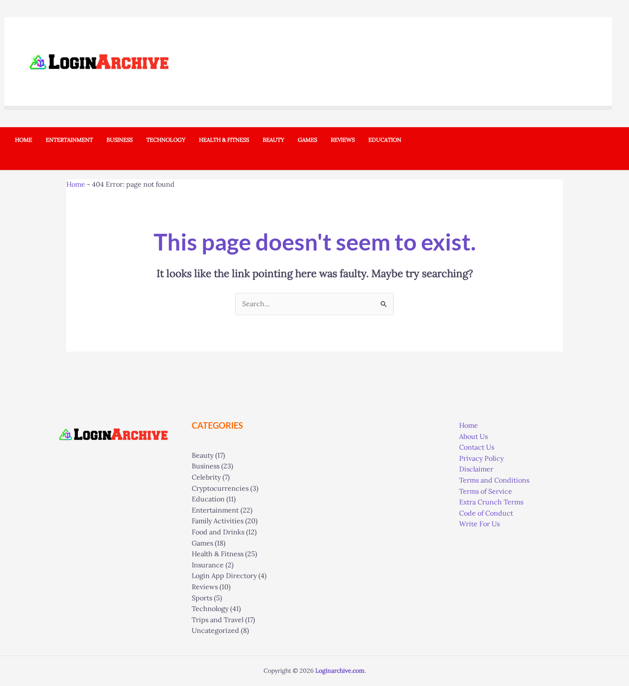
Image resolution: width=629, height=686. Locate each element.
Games (202, 543)
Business (206, 466)
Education (208, 499)
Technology (210, 608)
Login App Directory (224, 575)
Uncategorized (215, 630)
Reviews (205, 586)
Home (75, 184)
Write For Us (479, 523)
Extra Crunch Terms (491, 502)
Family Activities (217, 520)
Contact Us (476, 447)
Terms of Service (485, 491)
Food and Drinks (218, 532)
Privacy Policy (481, 458)
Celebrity (206, 477)
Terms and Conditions (494, 480)
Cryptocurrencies (220, 488)
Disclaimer (476, 469)
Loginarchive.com (340, 670)
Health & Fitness (217, 553)
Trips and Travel (217, 619)
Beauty (203, 455)
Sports (202, 598)
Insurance (208, 565)
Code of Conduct (486, 513)
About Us (473, 436)
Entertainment (215, 510)
